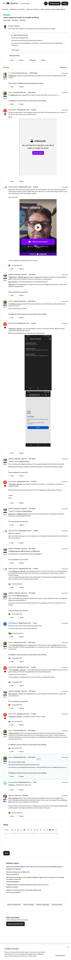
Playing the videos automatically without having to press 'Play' (26, 884)
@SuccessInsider (13, 798)
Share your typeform (12, 874)
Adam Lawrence (13, 187)
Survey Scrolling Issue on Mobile (16, 872)
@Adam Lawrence (16, 304)
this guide (37, 554)
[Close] (68, 947)
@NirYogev (13, 75)
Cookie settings (60, 955)
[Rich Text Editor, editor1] (35, 841)
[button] (4, 4)
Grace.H (11, 795)
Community (4, 9)
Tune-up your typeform (13, 892)
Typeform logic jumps (42, 904)
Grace (10, 92)
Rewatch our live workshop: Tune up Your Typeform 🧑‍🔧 (23, 890)
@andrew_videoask (16, 328)
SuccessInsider (13, 782)
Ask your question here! (15, 924)
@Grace (12, 785)
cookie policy (32, 956)
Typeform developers (13, 881)
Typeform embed (56, 904)
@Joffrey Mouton (18, 645)
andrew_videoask (14, 274)
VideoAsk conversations (17, 9)
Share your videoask (33, 9)
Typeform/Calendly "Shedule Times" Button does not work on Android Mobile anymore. (34, 866)
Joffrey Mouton (13, 623)
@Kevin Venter (23, 277)
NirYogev (11, 26)
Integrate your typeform (13, 869)
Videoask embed (14, 55)
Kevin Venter (12, 110)
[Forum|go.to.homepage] (24, 3)
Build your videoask (12, 887)
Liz (9, 73)
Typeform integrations (14, 904)
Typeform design (28, 904)
